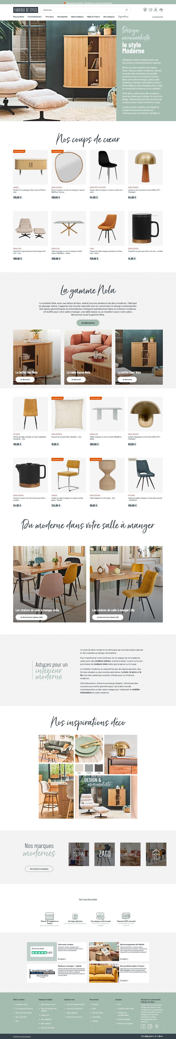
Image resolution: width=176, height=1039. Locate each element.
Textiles (95, 1021)
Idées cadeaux (72, 1013)
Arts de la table (97, 1013)
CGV (119, 1004)
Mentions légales (124, 1019)
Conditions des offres (126, 1009)
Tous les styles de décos (76, 1004)
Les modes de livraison (24, 1009)
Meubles (95, 1004)
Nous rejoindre (21, 1017)
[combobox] (82, 10)
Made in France (93, 17)
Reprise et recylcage (125, 1023)
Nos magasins (46, 1019)
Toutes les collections (75, 1009)
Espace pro (45, 1015)
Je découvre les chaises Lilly (108, 617)
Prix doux (50, 17)
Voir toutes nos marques (39, 869)
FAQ (17, 1021)
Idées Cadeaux (77, 17)
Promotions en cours (74, 1017)
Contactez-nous (22, 1004)
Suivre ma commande (24, 1013)
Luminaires (96, 1017)
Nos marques (109, 17)
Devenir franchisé (47, 1028)
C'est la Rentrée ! (35, 17)
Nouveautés (62, 17)
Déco (94, 1009)
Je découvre (88, 322)
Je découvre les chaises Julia (31, 617)
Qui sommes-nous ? (48, 1004)
